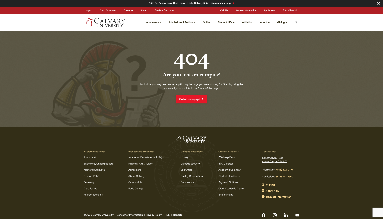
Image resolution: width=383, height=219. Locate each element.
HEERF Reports (173, 215)
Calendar (128, 10)
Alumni (144, 10)
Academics (152, 22)
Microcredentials (93, 195)
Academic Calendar (229, 170)
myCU (89, 10)
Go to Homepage (189, 99)
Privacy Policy (154, 215)
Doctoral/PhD (91, 176)
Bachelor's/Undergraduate (98, 164)
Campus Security (190, 164)
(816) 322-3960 (284, 177)
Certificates (90, 188)
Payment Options (228, 182)
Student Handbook (229, 176)
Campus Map (188, 182)
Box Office (186, 170)
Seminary (89, 182)
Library (185, 157)
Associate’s (90, 157)
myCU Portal (225, 164)
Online (206, 22)
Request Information (245, 10)
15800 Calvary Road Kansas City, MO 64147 (274, 160)
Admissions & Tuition (181, 22)
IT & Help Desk (226, 157)
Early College (135, 188)
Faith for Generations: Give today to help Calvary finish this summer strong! (190, 3)
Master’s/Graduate (94, 170)
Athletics (247, 22)
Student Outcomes (164, 10)
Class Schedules (108, 10)
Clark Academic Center (231, 188)
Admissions (134, 170)
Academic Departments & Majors (147, 157)
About (263, 22)
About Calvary (136, 176)
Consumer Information (130, 215)
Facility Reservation (192, 176)
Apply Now (269, 10)
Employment (225, 195)
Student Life (225, 22)
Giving (281, 22)
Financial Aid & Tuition (140, 164)
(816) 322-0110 (284, 170)
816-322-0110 (290, 10)
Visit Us (224, 10)
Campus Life (135, 182)
